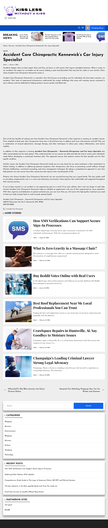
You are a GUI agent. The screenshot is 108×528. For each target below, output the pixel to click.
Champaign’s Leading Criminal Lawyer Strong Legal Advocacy (63, 360)
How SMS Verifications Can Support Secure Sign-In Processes (28, 469)
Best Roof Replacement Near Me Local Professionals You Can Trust (62, 305)
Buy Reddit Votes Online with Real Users (64, 275)
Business (8, 426)
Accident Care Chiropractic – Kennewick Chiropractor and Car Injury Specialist (68, 151)
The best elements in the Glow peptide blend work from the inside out (31, 486)
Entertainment (10, 431)
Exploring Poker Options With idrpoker (19, 474)
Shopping (8, 450)
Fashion (8, 445)
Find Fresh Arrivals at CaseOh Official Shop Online (24, 492)
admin (5, 64)
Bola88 (7, 510)
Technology (9, 455)
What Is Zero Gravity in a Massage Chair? (65, 248)
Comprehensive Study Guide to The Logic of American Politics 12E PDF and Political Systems (40, 480)
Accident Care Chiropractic (15, 209)
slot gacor (8, 505)
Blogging (8, 421)
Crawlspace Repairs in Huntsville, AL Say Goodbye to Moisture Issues (65, 332)
